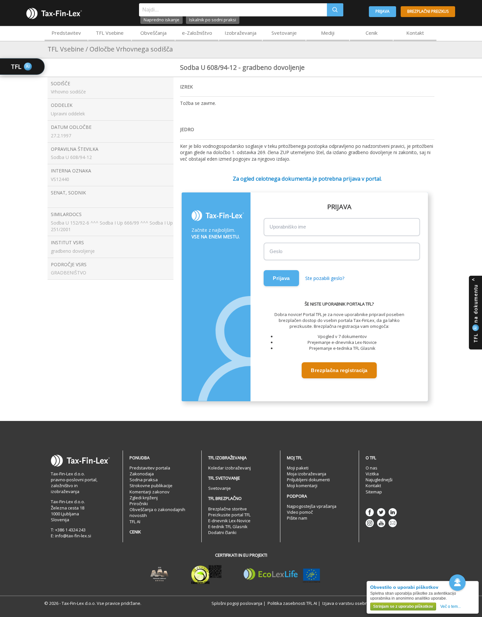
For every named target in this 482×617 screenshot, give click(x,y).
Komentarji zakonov (150, 492)
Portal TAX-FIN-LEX (54, 13)
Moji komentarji (302, 485)
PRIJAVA (382, 11)
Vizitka (372, 474)
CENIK (135, 532)
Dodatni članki (222, 532)
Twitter (381, 512)
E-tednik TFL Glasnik (228, 526)
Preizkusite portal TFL (229, 515)
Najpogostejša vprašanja (311, 506)
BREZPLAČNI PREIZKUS (428, 11)
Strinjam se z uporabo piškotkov (403, 606)
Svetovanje (284, 33)
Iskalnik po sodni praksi (212, 20)
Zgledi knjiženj (144, 498)
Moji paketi (298, 468)
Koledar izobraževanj (229, 468)
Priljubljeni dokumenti (308, 480)
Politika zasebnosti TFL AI (292, 603)
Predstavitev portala (150, 468)
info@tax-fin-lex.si (73, 536)
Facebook (370, 512)
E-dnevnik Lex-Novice (229, 521)
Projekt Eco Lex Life (282, 574)
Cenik (371, 33)
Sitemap (374, 492)
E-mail (393, 523)
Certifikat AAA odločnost (159, 574)
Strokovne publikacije (151, 485)
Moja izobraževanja (306, 474)
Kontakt (415, 33)
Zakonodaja (142, 474)
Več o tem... (450, 606)
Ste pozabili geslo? (324, 278)
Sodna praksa (144, 480)
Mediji (327, 33)
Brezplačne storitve (227, 509)
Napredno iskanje (161, 20)
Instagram (370, 523)
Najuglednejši (379, 480)
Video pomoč (300, 512)
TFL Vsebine (110, 33)
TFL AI (135, 522)
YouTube (381, 523)
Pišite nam (297, 518)
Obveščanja (153, 33)
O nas (371, 468)
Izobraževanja (240, 33)
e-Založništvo (197, 33)
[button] (457, 582)
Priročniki (139, 504)
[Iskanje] (335, 9)
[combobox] (233, 9)
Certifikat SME (206, 574)
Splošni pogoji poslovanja (236, 603)
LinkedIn (393, 512)
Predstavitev (66, 33)
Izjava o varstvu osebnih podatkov (356, 603)
